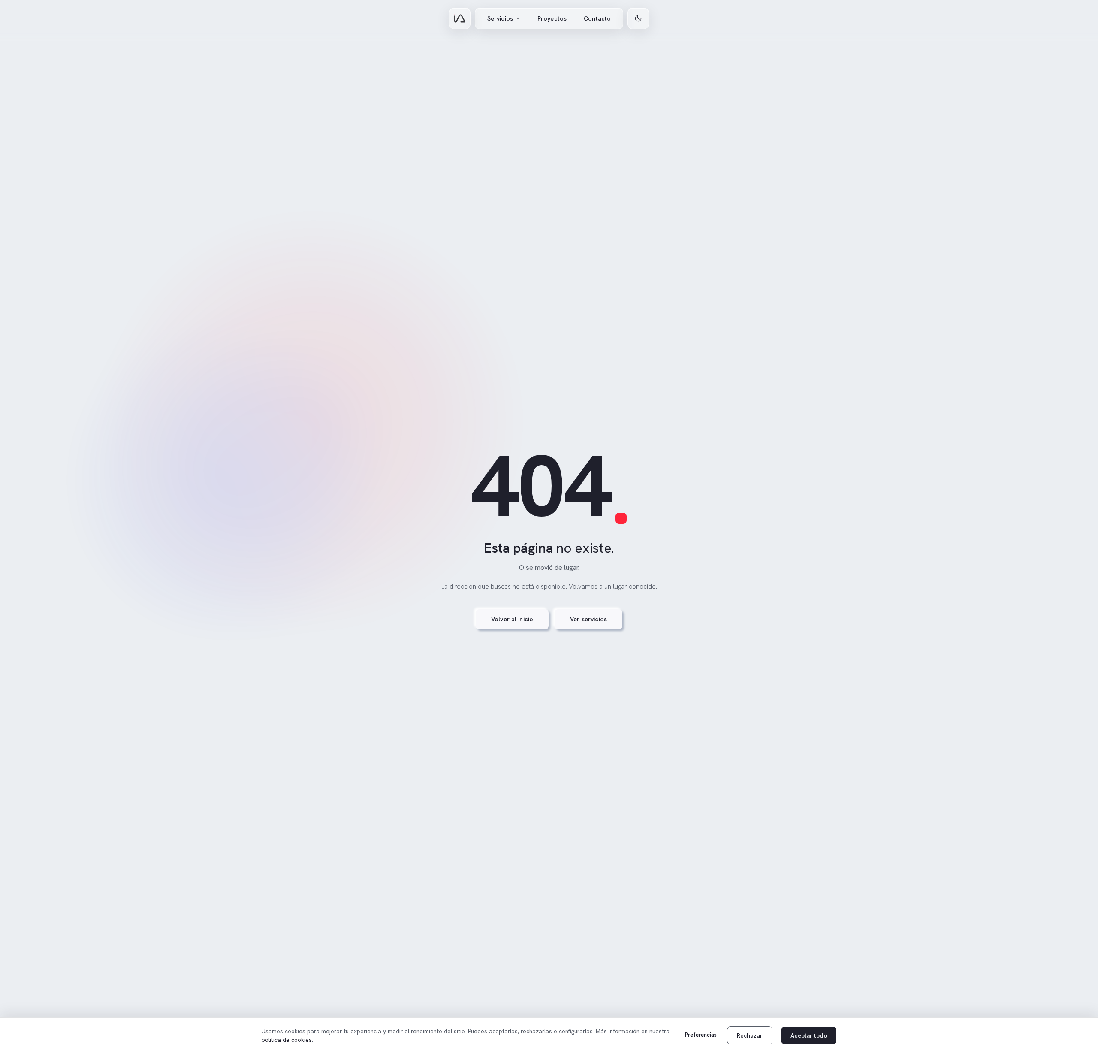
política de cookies (287, 1040)
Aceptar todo (808, 1035)
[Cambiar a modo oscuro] (638, 18)
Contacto (597, 18)
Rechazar (750, 1035)
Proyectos (552, 18)
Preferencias (701, 1034)
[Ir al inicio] (460, 18)
